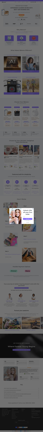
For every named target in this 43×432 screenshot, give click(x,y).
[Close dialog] (33, 208)
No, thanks (27, 222)
